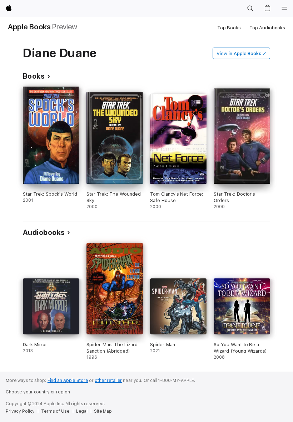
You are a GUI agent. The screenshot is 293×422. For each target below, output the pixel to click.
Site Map (103, 411)
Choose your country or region (38, 391)
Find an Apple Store (68, 380)
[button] (250, 8)
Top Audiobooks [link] (267, 27)
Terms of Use (55, 411)
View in (239, 53)
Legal (82, 411)
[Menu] (284, 8)
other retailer (108, 380)
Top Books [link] (229, 27)
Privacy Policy (20, 411)
